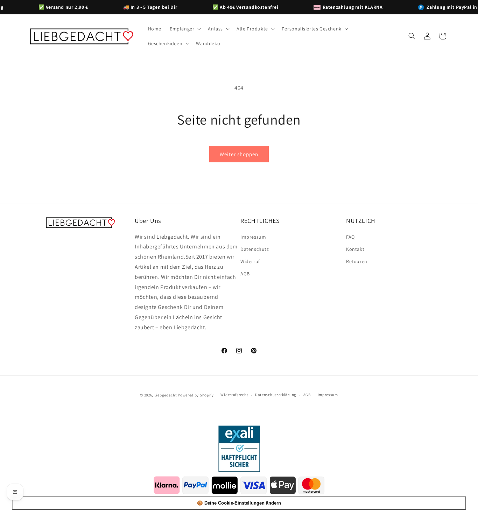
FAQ (350, 237)
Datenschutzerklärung (275, 395)
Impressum (253, 237)
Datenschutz (254, 249)
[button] (185, 28)
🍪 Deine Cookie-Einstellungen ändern (239, 503)
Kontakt (355, 249)
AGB (245, 273)
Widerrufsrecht (234, 395)
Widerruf (250, 261)
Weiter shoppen (239, 154)
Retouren (356, 261)
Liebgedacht (165, 395)
